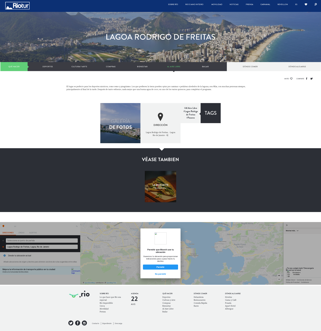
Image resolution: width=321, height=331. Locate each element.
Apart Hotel (230, 306)
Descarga (118, 323)
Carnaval (265, 4)
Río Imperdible (106, 303)
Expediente (107, 323)
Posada (228, 303)
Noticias (234, 4)
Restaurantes (199, 300)
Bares (196, 306)
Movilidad (216, 4)
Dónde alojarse (297, 66)
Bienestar (142, 66)
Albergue (229, 309)
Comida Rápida (200, 303)
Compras (111, 66)
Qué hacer (14, 66)
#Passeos (190, 117)
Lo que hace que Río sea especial (110, 298)
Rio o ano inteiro (194, 4)
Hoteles (228, 297)
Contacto (95, 323)
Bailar (205, 66)
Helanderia (199, 297)
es (296, 4)
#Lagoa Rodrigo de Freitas (190, 113)
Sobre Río (173, 4)
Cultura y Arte (79, 66)
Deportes (48, 66)
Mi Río (286, 79)
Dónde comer (250, 66)
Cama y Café (230, 300)
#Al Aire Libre (190, 108)
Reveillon (282, 4)
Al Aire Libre (173, 66)
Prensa (249, 4)
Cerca (102, 306)
